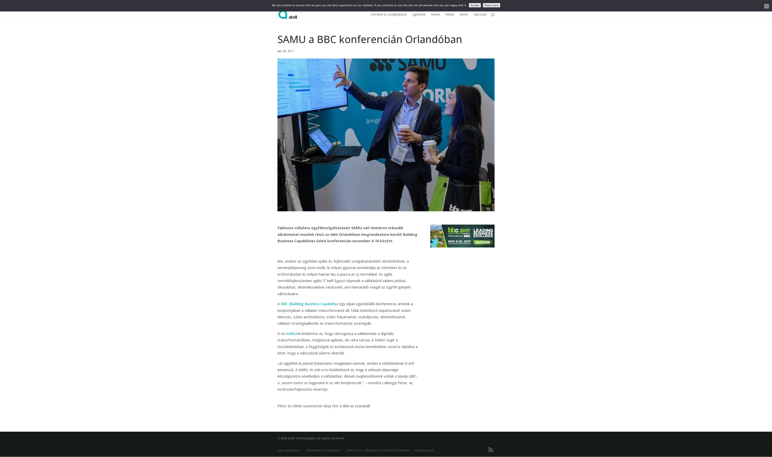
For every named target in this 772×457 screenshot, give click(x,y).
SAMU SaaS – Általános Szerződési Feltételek (377, 450)
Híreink (435, 14)
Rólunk (449, 14)
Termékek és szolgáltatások (388, 14)
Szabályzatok (424, 450)
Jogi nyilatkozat (288, 450)
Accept (474, 5)
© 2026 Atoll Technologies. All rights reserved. (311, 438)
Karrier (464, 14)
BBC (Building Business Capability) (309, 303)
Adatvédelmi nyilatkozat (323, 450)
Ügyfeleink (419, 14)
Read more (492, 5)
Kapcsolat (480, 14)
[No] (766, 6)
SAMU (291, 333)
